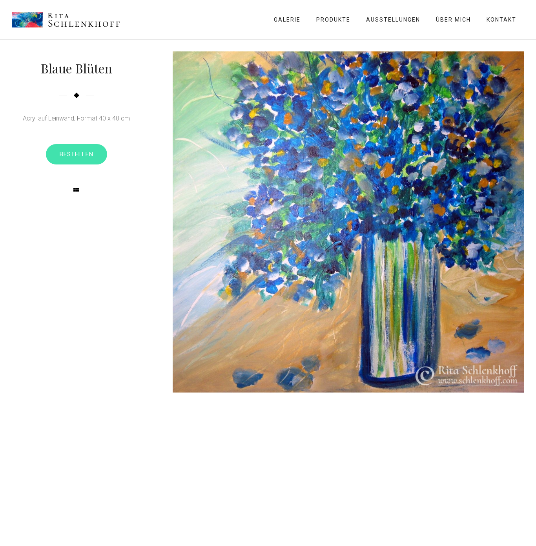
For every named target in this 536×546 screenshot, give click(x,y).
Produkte (333, 19)
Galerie (287, 19)
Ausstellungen (393, 19)
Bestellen (76, 154)
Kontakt (501, 19)
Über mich (453, 19)
